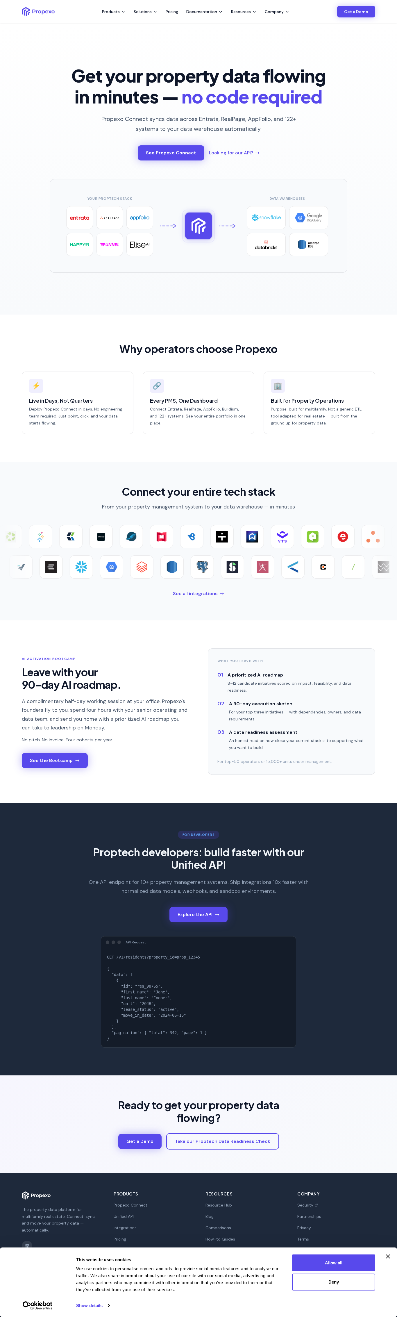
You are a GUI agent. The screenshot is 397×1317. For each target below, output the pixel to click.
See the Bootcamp (51, 760)
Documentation (201, 11)
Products (111, 11)
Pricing (172, 11)
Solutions (143, 11)
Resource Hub (218, 1205)
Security (305, 1205)
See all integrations (195, 593)
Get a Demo (356, 11)
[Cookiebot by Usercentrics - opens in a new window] (37, 1305)
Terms (303, 1239)
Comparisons (218, 1227)
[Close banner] (388, 1256)
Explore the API (195, 914)
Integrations (125, 1227)
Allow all (334, 1262)
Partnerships (309, 1216)
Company (274, 11)
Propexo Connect (130, 1205)
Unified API (124, 1216)
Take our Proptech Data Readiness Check (222, 1141)
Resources (241, 11)
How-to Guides (220, 1239)
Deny (333, 1281)
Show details (89, 1305)
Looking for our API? (231, 153)
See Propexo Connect (171, 153)
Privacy (304, 1227)
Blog (209, 1216)
